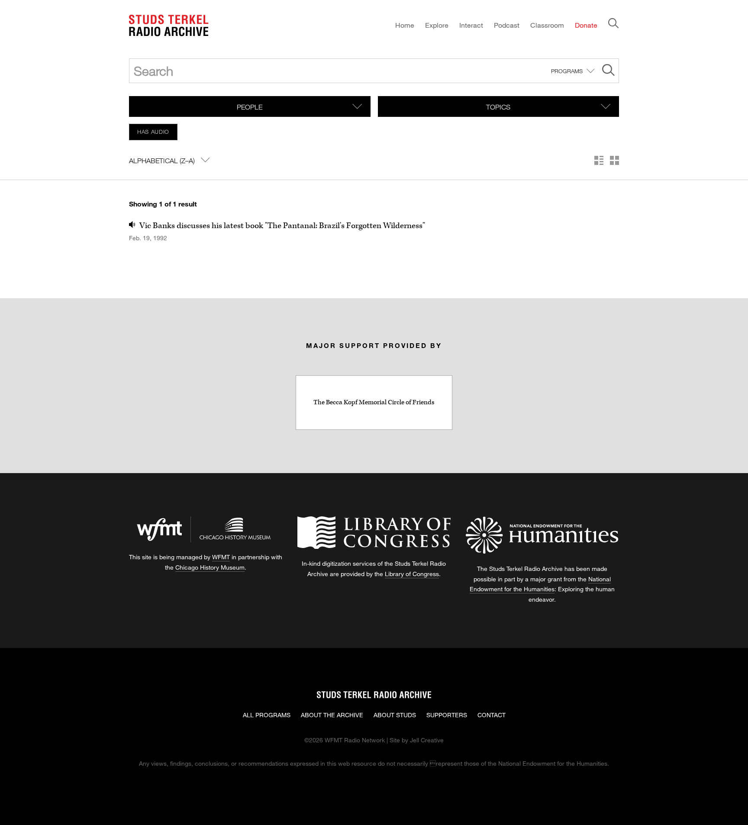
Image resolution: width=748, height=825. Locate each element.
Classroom (547, 25)
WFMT (221, 557)
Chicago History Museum (210, 567)
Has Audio (153, 131)
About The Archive (332, 715)
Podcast (506, 25)
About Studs (395, 715)
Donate (586, 25)
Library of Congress (412, 573)
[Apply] (608, 71)
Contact (491, 715)
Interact (471, 25)
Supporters (446, 715)
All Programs (266, 715)
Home (404, 25)
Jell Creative (427, 740)
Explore (436, 25)
